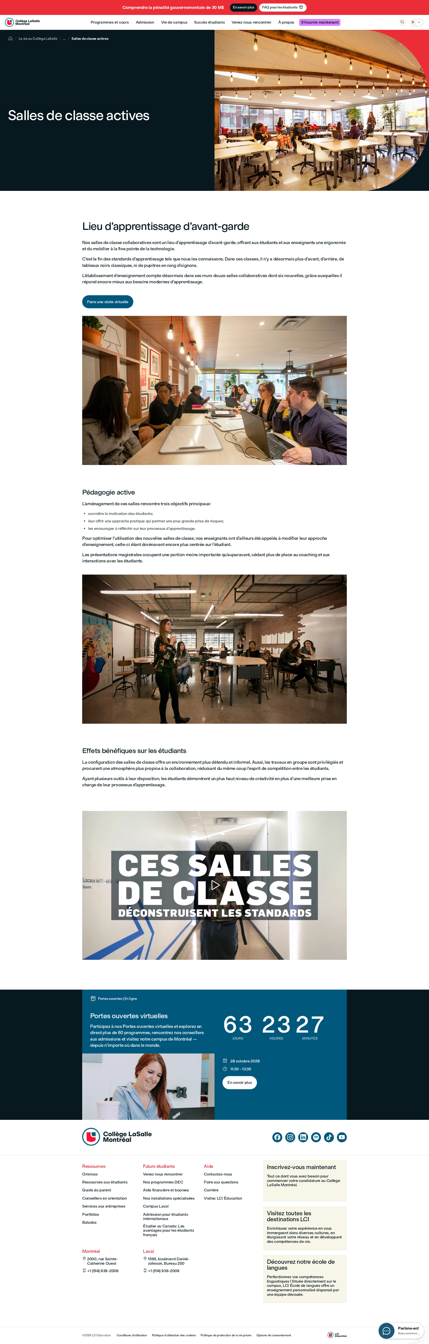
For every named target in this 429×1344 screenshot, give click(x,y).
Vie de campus (174, 22)
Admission (145, 22)
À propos (286, 22)
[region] (214, 885)
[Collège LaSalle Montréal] (22, 22)
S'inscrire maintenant (319, 22)
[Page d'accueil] (117, 1144)
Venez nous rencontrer (251, 22)
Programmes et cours (110, 22)
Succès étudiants (209, 22)
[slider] (87, 942)
